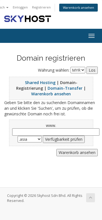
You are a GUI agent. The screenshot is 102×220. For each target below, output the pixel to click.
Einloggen (20, 7)
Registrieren (41, 7)
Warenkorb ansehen (78, 7)
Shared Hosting (40, 82)
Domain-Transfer (65, 88)
